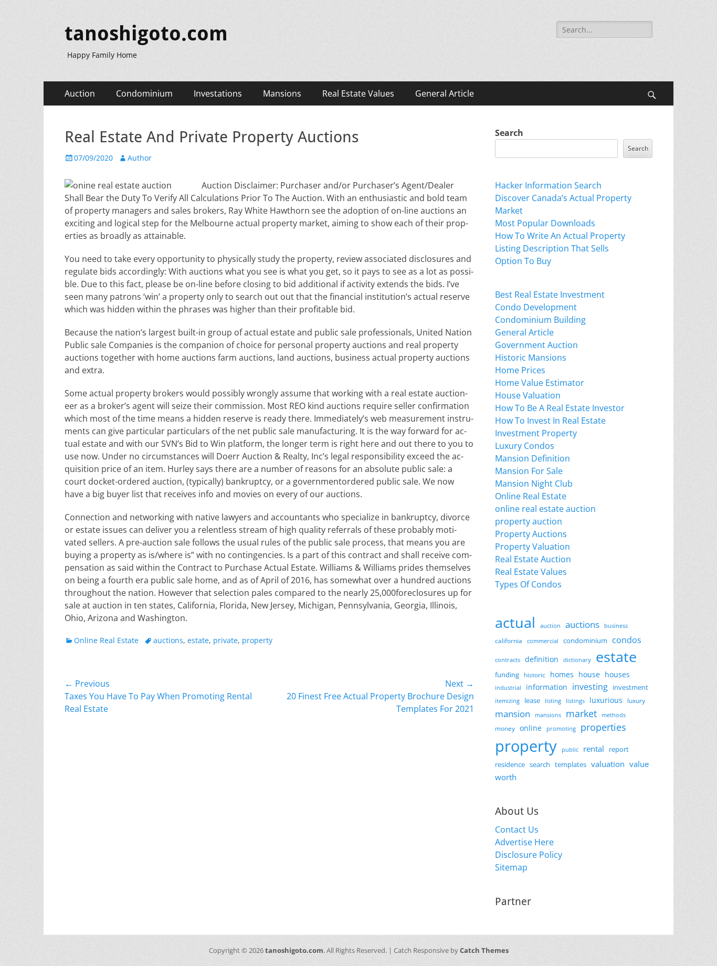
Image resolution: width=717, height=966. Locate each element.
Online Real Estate (106, 640)
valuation (608, 764)
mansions (548, 715)
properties (603, 727)
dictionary (577, 660)
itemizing (507, 701)
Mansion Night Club (534, 483)
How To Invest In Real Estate (550, 420)
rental (593, 748)
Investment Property (536, 433)
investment (630, 687)
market (581, 713)
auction (550, 625)
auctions (168, 640)
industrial (508, 687)
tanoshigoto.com (146, 33)
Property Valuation (532, 546)
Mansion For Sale (529, 471)
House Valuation (528, 395)
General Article (444, 93)
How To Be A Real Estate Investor (560, 408)
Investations (218, 93)
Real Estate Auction (533, 559)
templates (570, 764)
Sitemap (511, 867)
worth (505, 777)
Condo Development (536, 307)
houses (617, 674)
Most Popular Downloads (545, 223)
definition (541, 659)
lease (532, 700)
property (257, 640)
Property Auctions (531, 534)
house (589, 674)
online (531, 728)
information (546, 687)
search (540, 764)
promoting (561, 728)
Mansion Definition (532, 458)
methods (614, 715)
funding (507, 674)
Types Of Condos (528, 584)
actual (515, 622)
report (619, 749)
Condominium (144, 93)
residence (510, 764)
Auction (80, 93)
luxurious (606, 700)
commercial (542, 641)
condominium (585, 640)
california (508, 640)
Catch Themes (484, 950)
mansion (512, 714)
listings (575, 701)
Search (509, 133)
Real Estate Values (358, 93)
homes (562, 674)
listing (553, 701)
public (570, 749)
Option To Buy (523, 261)
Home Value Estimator (539, 382)
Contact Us (517, 829)
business (616, 625)
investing (590, 686)
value (639, 764)
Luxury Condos (524, 446)
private (225, 640)
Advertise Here (524, 842)
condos (626, 640)
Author (140, 158)
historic (534, 674)
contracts (507, 660)
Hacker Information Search (548, 185)
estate (198, 640)
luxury (636, 700)
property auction (528, 521)
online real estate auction (545, 508)
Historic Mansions (530, 357)
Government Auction (536, 345)
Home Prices (520, 370)
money (505, 728)
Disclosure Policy (528, 854)
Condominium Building (540, 320)
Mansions (282, 93)
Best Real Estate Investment (550, 294)
